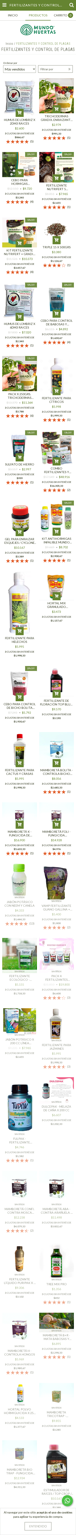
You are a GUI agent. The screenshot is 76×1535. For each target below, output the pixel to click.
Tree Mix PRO (56, 1284)
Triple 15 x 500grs (56, 247)
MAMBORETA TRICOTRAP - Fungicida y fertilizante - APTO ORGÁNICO (56, 1414)
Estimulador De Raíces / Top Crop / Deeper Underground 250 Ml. (57, 1491)
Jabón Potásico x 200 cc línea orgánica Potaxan (19, 1041)
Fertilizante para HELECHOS (19, 639)
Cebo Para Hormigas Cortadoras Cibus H (19, 181)
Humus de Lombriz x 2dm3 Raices (19, 121)
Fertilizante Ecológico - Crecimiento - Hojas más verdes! (19, 977)
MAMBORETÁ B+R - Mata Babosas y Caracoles (56, 1337)
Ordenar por (10, 63)
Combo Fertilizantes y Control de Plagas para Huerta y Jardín (56, 470)
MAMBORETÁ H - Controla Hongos (19, 1352)
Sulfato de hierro (19, 464)
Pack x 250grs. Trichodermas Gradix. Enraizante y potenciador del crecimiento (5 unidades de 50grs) (19, 395)
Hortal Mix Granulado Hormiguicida (56, 605)
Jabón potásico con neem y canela (19, 903)
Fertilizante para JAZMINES (56, 1046)
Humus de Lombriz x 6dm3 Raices (19, 325)
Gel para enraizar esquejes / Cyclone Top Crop (19, 540)
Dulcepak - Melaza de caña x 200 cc (56, 1108)
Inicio (9, 43)
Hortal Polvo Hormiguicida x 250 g (19, 1411)
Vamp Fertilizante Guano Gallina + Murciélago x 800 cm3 (56, 907)
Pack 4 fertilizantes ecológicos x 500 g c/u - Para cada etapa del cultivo (56, 977)
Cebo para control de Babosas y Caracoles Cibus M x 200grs (57, 322)
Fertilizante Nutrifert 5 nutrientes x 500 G (56, 187)
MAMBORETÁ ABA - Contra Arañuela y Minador (56, 1210)
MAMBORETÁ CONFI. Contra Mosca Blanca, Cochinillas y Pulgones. (19, 1210)
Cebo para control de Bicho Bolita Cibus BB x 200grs (20, 705)
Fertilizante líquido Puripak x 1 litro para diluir (19, 1281)
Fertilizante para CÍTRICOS (56, 399)
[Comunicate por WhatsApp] (67, 1500)
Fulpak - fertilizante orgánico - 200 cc (19, 1140)
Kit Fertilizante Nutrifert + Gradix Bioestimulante (19, 252)
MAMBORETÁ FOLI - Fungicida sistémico (56, 833)
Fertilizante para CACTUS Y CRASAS (19, 771)
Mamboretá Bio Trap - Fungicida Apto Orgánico (19, 1471)
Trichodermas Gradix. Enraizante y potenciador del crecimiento (56, 118)
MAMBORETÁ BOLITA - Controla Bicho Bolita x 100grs (56, 771)
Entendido (38, 1526)
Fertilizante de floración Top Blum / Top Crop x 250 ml (56, 702)
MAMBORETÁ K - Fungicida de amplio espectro (20, 833)
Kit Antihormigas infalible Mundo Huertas (56, 540)
